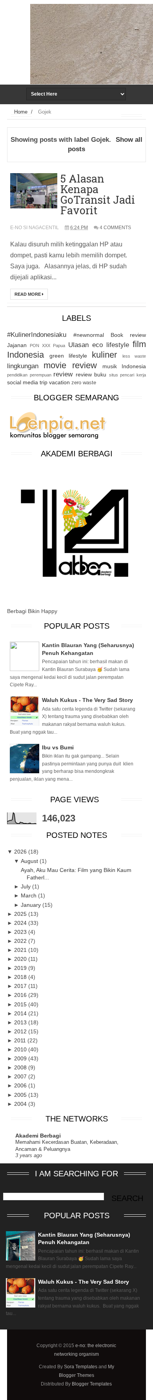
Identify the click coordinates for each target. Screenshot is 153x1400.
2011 (20, 1040)
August (30, 861)
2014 (21, 1013)
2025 (21, 914)
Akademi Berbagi (38, 1135)
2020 (21, 959)
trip (43, 382)
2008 (21, 1067)
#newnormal (88, 335)
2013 (21, 1022)
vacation (59, 382)
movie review (70, 365)
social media (22, 382)
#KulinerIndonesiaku (36, 334)
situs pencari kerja (127, 375)
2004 (21, 1104)
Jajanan (17, 345)
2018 (21, 977)
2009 (21, 1058)
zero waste (83, 382)
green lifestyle (68, 356)
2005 (21, 1095)
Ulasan (78, 345)
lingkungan (22, 366)
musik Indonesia (124, 366)
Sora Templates (80, 1366)
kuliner (104, 355)
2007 (21, 1076)
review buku (91, 374)
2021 (21, 950)
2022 (21, 941)
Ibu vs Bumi (58, 747)
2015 (21, 1004)
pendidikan (17, 375)
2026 (21, 851)
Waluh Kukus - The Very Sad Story (87, 700)
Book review (128, 335)
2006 (21, 1085)
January (31, 905)
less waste (134, 356)
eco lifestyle (110, 345)
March (29, 895)
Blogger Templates (92, 1384)
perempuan (40, 375)
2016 (21, 995)
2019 (21, 968)
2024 (21, 923)
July (26, 886)
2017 (21, 986)
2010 (21, 1049)
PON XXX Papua (47, 345)
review (63, 374)
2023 (21, 932)
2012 (21, 1031)
